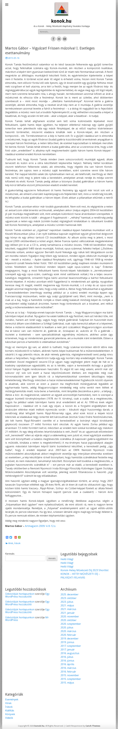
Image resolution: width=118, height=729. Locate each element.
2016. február (68, 671)
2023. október (69, 598)
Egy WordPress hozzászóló (27, 595)
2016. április (67, 664)
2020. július (67, 627)
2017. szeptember (71, 646)
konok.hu (61, 21)
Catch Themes (93, 725)
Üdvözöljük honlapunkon (19, 593)
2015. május (67, 682)
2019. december (70, 638)
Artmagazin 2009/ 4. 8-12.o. (40, 526)
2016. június (67, 660)
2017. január (68, 649)
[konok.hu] (61, 9)
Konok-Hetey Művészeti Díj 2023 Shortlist (84, 570)
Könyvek (10, 714)
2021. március (68, 609)
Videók (9, 718)
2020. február (68, 635)
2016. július (67, 657)
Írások (17, 543)
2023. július (67, 601)
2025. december (70, 594)
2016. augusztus (70, 653)
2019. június (67, 642)
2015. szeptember (71, 679)
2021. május (67, 605)
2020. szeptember (71, 623)
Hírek (10, 543)
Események (11, 699)
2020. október (69, 620)
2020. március (68, 631)
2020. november (70, 616)
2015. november (70, 675)
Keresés (9, 553)
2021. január (68, 612)
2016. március (68, 668)
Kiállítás (9, 710)
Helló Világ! (67, 559)
